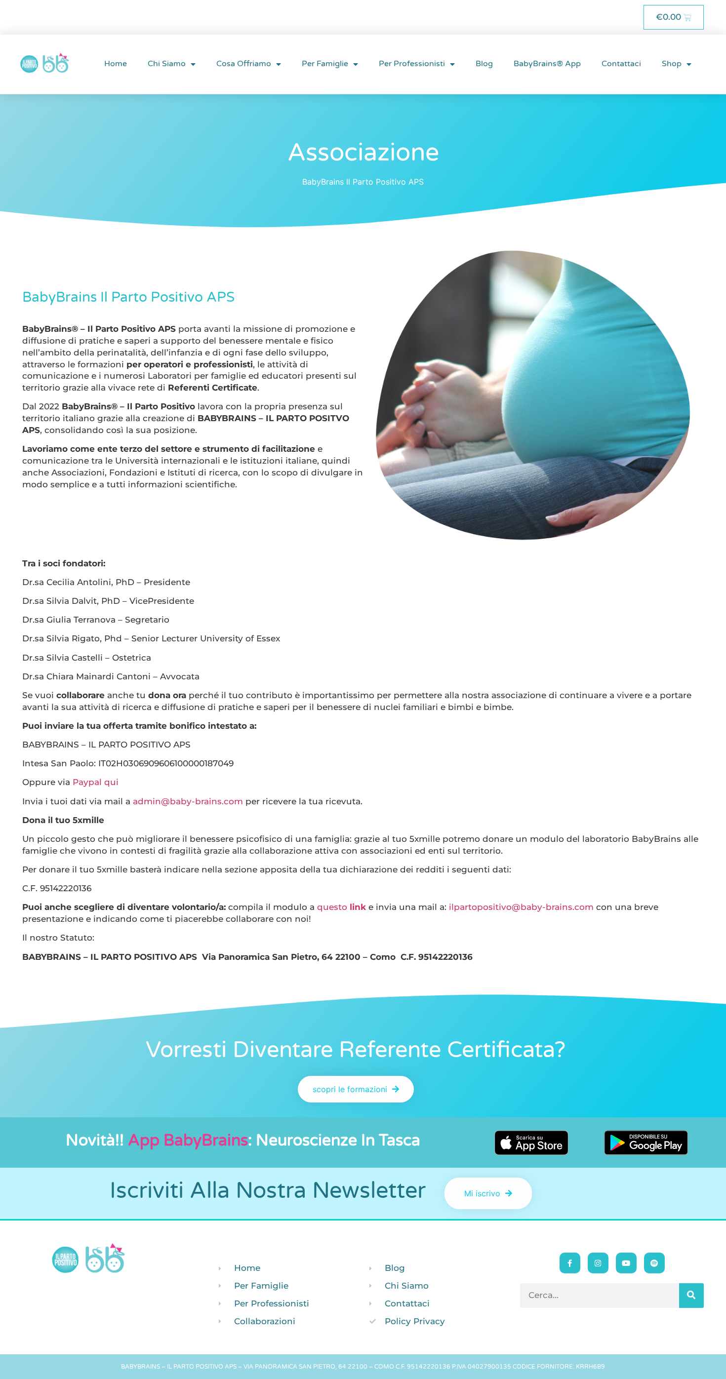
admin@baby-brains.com (188, 801)
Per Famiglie (325, 64)
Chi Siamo (167, 64)
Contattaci (621, 64)
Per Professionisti (412, 64)
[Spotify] (654, 1263)
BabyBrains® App (547, 64)
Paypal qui (96, 782)
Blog (484, 64)
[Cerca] (691, 1295)
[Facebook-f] (570, 1263)
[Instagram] (598, 1263)
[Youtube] (626, 1263)
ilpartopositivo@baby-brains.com (521, 907)
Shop (672, 64)
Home (115, 64)
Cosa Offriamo (243, 64)
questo (341, 907)
